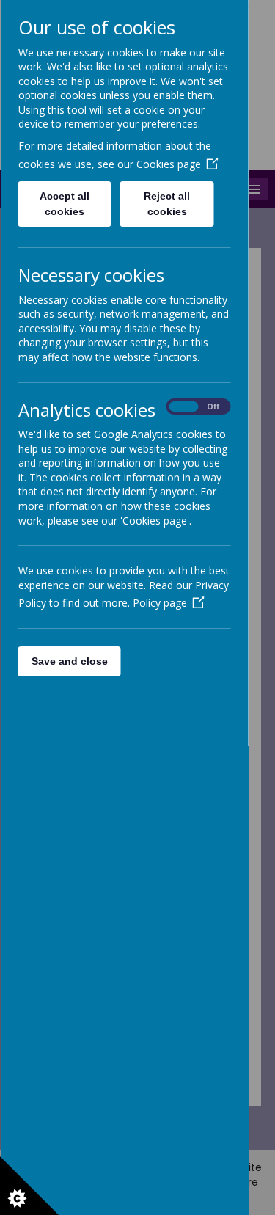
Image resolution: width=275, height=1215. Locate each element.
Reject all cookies (167, 203)
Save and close (69, 661)
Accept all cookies (64, 203)
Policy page (159, 603)
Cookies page (168, 164)
